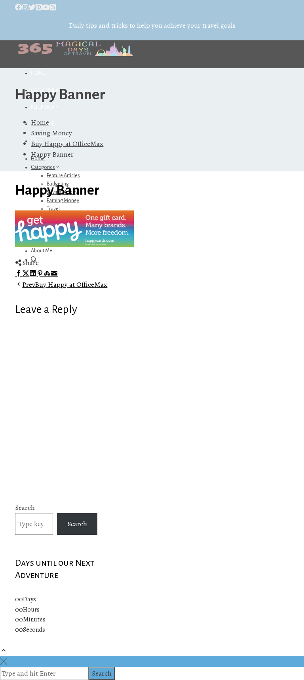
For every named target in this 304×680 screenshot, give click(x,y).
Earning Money (63, 200)
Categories (43, 167)
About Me (41, 251)
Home (38, 73)
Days (29, 599)
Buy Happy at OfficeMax (64, 284)
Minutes (34, 619)
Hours (31, 609)
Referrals (42, 107)
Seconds (34, 629)
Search (25, 507)
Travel (53, 209)
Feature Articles (63, 175)
